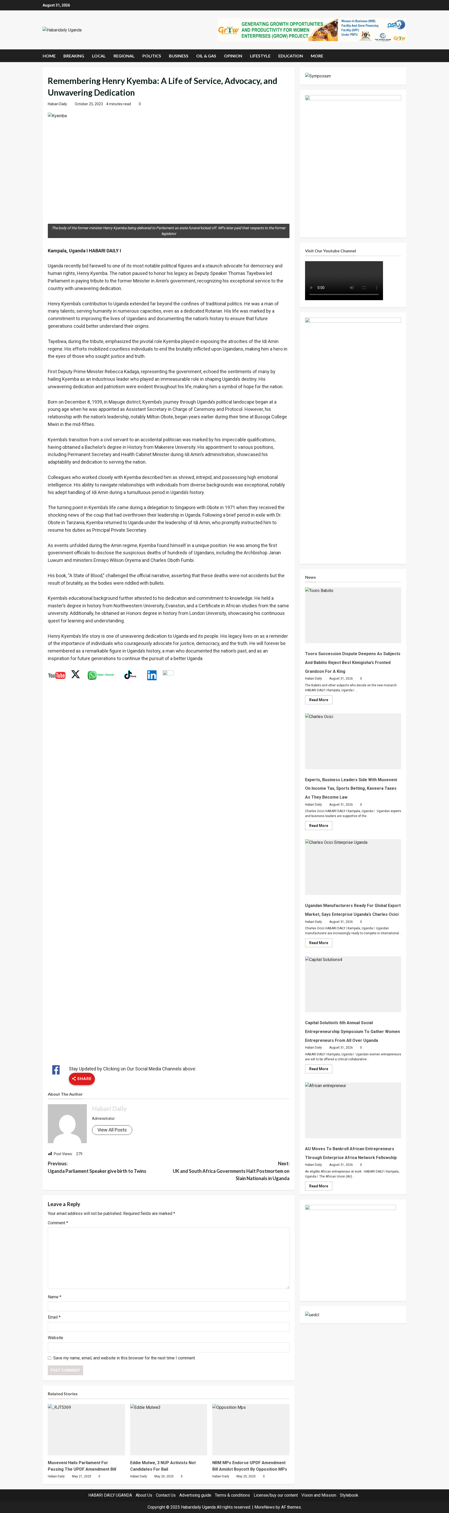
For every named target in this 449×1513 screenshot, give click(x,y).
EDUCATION (290, 55)
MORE (317, 55)
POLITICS (151, 55)
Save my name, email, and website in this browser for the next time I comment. (124, 1358)
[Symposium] (318, 75)
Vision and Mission (318, 1495)
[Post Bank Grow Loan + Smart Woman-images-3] (350, 1249)
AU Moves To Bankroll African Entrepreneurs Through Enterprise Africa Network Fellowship (353, 1110)
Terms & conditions (232, 1495)
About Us (144, 1495)
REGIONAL (124, 55)
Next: (231, 1171)
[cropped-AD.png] (311, 29)
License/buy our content (276, 1495)
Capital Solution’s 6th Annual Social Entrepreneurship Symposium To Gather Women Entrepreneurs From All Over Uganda (353, 984)
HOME (49, 55)
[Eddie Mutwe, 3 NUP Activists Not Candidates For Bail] (168, 1430)
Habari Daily (57, 104)
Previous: (97, 1167)
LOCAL (99, 55)
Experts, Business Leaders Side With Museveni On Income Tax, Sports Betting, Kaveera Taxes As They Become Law (353, 741)
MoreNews (264, 1507)
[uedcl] (312, 1314)
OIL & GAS (206, 55)
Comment (58, 1222)
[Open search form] (404, 56)
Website (55, 1337)
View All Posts (112, 1130)
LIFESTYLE (260, 55)
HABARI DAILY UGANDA (110, 1495)
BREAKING (73, 55)
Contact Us (166, 1495)
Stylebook (349, 1495)
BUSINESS (178, 55)
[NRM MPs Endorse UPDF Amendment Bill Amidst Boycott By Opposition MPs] (250, 1430)
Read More (320, 701)
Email (54, 1317)
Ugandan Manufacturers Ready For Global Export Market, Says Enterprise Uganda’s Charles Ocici (353, 867)
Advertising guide (195, 1495)
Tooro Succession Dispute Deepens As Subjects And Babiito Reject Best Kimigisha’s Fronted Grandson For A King (353, 615)
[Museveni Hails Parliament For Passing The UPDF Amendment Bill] (86, 1430)
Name (54, 1296)
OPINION (233, 55)
